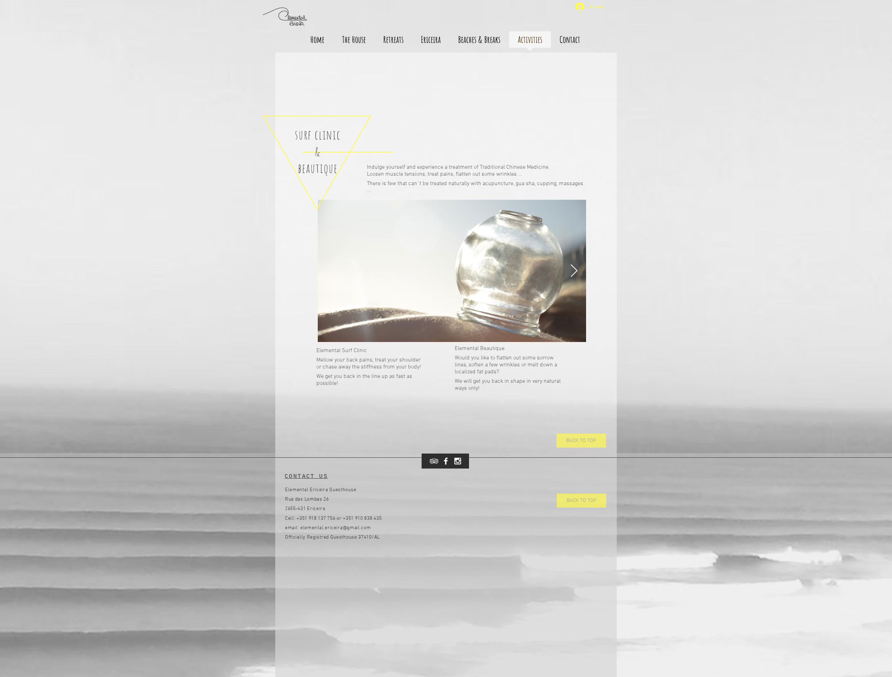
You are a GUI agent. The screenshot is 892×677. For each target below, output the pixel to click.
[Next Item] (574, 271)
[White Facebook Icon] (446, 461)
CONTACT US (306, 476)
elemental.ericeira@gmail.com (335, 528)
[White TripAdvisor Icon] (434, 461)
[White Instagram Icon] (457, 461)
